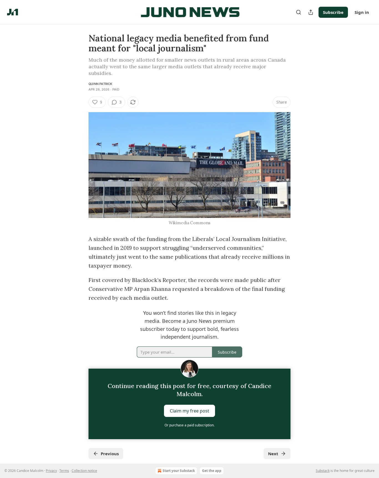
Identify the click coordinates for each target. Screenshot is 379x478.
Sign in (362, 12)
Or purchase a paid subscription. (189, 425)
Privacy (51, 470)
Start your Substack (179, 470)
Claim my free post (189, 411)
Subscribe (333, 12)
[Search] (298, 12)
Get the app (211, 470)
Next (273, 453)
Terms (64, 470)
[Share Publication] (310, 12)
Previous (110, 453)
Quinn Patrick (100, 84)
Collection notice (84, 470)
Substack (323, 470)
